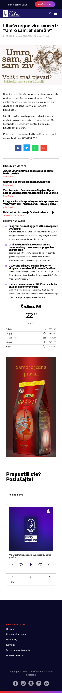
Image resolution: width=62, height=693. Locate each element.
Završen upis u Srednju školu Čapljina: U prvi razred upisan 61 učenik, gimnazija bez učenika (30, 191)
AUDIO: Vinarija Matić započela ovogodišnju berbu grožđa (28, 172)
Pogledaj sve (16, 494)
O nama (10, 629)
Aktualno (38, 36)
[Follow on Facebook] (15, 683)
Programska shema (16, 634)
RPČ (8, 36)
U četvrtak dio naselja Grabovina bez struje (28, 212)
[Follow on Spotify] (31, 683)
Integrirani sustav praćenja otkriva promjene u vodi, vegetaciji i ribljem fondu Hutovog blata (30, 203)
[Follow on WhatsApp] (46, 683)
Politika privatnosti (16, 655)
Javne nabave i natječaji (18, 650)
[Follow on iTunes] (38, 683)
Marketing (11, 639)
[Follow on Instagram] (23, 683)
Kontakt (10, 645)
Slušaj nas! (45, 4)
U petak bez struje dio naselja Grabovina (26, 181)
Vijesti (46, 36)
